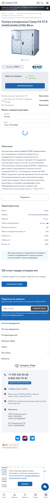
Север (46, 210)
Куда (6, 122)
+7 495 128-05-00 (18, 375)
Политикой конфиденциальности (13, 315)
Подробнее (25, 197)
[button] (22, 60)
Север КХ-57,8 (26, 151)
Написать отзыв (14, 284)
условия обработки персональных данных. (24, 476)
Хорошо (25, 483)
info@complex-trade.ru (18, 389)
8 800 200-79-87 (18, 378)
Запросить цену (25, 86)
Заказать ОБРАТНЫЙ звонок (19, 383)
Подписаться (39, 308)
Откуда (6, 114)
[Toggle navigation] (47, 2)
